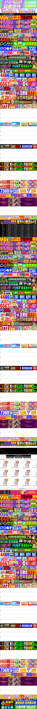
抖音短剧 (9, 232)
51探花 (22, 232)
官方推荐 (3, 230)
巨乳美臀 (22, 226)
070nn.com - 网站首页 (8, 14)
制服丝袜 (34, 226)
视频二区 (3, 226)
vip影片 (10, 457)
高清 (29, 453)
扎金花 (35, 230)
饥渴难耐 (15, 228)
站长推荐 (3, 228)
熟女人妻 (15, 234)
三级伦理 (9, 226)
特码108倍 (18, 457)
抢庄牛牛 (15, 230)
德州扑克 (22, 230)
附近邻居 (9, 228)
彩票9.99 (28, 230)
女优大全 (34, 232)
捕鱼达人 (9, 230)
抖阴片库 (3, 234)
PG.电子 (27, 457)
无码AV (3, 232)
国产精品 (6, 446)
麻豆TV (16, 232)
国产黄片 (9, 234)
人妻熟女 (28, 226)
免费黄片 (22, 234)
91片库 (28, 232)
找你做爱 (22, 228)
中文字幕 (15, 226)
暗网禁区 (28, 234)
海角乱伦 (34, 234)
